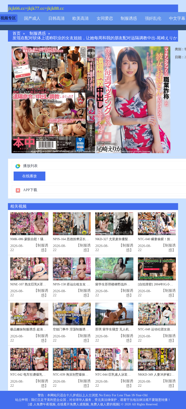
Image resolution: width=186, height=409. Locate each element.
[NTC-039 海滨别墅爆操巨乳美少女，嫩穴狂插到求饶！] (72, 359)
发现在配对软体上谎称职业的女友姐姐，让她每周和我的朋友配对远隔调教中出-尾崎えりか (94, 38)
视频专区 (8, 18)
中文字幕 (177, 18)
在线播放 (29, 176)
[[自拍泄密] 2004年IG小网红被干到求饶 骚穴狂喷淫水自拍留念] (157, 268)
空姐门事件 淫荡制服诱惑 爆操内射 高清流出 (84, 329)
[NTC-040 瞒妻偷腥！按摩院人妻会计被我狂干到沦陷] (157, 223)
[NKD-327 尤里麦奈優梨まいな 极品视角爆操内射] (114, 223)
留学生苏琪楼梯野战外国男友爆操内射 (122, 284)
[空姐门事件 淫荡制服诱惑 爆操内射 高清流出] (72, 314)
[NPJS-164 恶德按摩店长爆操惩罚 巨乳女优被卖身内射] (72, 223)
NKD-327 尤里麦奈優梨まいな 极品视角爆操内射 (129, 239)
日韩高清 (56, 18)
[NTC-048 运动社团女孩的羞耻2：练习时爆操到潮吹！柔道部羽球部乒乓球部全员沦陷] (157, 314)
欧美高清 (80, 18)
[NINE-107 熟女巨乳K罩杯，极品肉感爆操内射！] (29, 268)
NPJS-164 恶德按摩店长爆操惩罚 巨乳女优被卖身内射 (90, 239)
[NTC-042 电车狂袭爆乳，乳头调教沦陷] (29, 359)
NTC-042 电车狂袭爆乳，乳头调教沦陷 (37, 374)
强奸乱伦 (153, 18)
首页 (16, 33)
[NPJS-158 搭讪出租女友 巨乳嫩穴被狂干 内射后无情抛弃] (72, 268)
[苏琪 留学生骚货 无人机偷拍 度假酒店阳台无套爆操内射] (114, 314)
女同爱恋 (105, 18)
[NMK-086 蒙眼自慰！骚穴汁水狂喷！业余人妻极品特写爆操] (29, 223)
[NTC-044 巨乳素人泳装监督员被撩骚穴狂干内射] (114, 359)
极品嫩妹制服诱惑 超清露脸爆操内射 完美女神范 (44, 329)
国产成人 (32, 18)
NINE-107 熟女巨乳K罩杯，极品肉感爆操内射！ (44, 284)
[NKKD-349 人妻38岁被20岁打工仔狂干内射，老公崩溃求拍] (157, 359)
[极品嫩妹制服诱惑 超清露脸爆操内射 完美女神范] (29, 314)
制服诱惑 (129, 18)
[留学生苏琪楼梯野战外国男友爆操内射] (114, 268)
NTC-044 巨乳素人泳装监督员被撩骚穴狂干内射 (128, 374)
